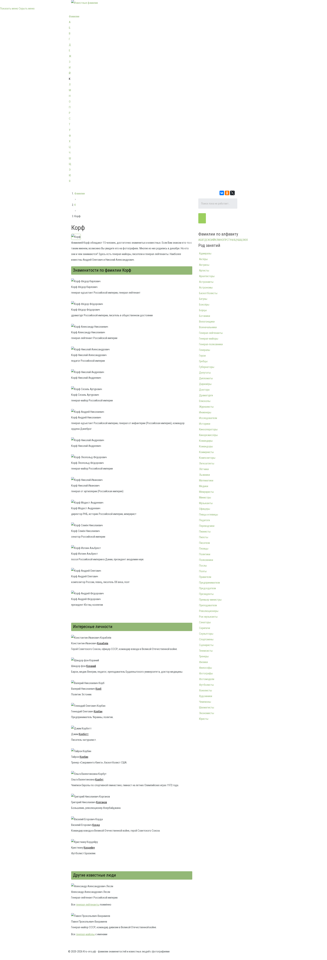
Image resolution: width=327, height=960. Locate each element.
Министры (205, 497)
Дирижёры (205, 384)
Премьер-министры (210, 599)
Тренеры (204, 656)
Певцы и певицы (208, 514)
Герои (202, 355)
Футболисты (206, 684)
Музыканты (206, 503)
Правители (205, 577)
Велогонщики (207, 321)
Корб (98, 688)
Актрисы (204, 265)
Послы (203, 565)
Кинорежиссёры (208, 435)
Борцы (203, 310)
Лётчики (204, 469)
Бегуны (203, 299)
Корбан (98, 711)
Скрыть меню (27, 8)
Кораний (91, 666)
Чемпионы (205, 701)
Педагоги (204, 520)
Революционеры (208, 611)
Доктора (204, 389)
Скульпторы (206, 633)
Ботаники (204, 316)
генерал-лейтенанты (87, 904)
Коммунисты (206, 452)
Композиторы (207, 457)
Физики (203, 662)
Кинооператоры (208, 429)
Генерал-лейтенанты (211, 333)
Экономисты (206, 713)
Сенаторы (205, 622)
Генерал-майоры (208, 338)
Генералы (204, 350)
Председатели (207, 588)
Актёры (203, 259)
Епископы (204, 401)
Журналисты (206, 406)
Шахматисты (206, 707)
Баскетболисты (208, 293)
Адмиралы (205, 253)
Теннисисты (206, 650)
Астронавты (206, 282)
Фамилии (74, 16)
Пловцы (203, 548)
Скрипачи (204, 628)
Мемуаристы (206, 492)
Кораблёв (102, 643)
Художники (205, 696)
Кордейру (89, 847)
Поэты (203, 571)
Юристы (203, 719)
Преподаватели (208, 605)
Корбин (84, 757)
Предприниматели (209, 582)
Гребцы (203, 361)
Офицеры (204, 509)
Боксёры (204, 304)
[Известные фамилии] (84, 3)
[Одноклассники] (227, 193)
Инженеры (205, 412)
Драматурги (206, 395)
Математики (206, 480)
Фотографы (206, 673)
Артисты (204, 270)
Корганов (101, 802)
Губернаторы (206, 367)
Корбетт (84, 734)
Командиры (206, 440)
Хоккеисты (205, 690)
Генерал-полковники (211, 344)
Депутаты (205, 372)
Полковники (206, 560)
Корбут (99, 779)
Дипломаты (206, 378)
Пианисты (205, 531)
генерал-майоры (85, 934)
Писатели (204, 543)
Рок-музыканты (208, 616)
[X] (232, 193)
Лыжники (204, 475)
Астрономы (206, 287)
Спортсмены (206, 639)
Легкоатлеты (206, 463)
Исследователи (208, 418)
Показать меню (9, 8)
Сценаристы (206, 645)
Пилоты (203, 537)
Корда (96, 825)
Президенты (206, 594)
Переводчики (206, 526)
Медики (203, 486)
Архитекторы (207, 276)
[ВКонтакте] (222, 193)
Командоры (206, 446)
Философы (205, 667)
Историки (204, 423)
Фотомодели (206, 679)
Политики (204, 554)
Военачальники (208, 327)
